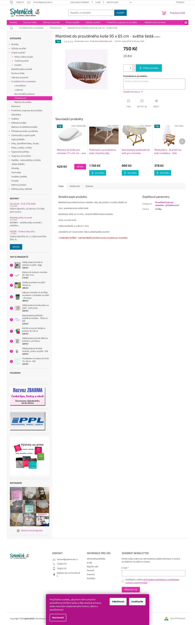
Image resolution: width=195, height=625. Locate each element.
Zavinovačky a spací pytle (23, 135)
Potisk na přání (18, 52)
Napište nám (112, 2)
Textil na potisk (21, 60)
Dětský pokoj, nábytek (21, 189)
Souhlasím (137, 601)
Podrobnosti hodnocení (101, 41)
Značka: (129, 41)
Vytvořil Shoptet (177, 618)
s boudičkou (20, 85)
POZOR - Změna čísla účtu (22, 231)
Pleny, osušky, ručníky (21, 147)
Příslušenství (20, 98)
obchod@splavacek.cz (67, 559)
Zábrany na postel (19, 77)
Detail (80, 166)
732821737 (62, 563)
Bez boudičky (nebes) (24, 94)
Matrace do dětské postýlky (24, 127)
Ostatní (17, 65)
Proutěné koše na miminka (23, 81)
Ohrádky (15, 168)
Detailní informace (131, 91)
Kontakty (91, 578)
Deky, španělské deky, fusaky (25, 143)
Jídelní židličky (18, 164)
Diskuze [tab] (89, 186)
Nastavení (58, 617)
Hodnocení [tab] (75, 186)
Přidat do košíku (151, 68)
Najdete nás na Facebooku (68, 574)
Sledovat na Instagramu (32, 530)
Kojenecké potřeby (20, 151)
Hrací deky (16, 172)
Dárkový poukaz (18, 184)
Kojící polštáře (18, 139)
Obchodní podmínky (79, 2)
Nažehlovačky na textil (21, 69)
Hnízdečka (16, 114)
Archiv (16, 246)
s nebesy (18, 89)
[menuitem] (13, 22)
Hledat (120, 12)
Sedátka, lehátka (19, 176)
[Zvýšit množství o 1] (134, 66)
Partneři (90, 570)
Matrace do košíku (22, 102)
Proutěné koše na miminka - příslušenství (167, 204)
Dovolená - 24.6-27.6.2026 (22, 203)
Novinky (15, 44)
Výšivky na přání (18, 48)
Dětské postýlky (19, 122)
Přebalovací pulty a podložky (24, 131)
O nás (98, 2)
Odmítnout (118, 601)
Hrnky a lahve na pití (23, 56)
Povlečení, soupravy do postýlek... (27, 110)
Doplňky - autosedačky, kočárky (26, 160)
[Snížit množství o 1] (134, 70)
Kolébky (15, 118)
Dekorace (15, 106)
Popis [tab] (61, 186)
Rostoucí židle (18, 73)
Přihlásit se (130, 589)
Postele (15, 180)
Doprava (91, 574)
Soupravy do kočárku (21, 156)
